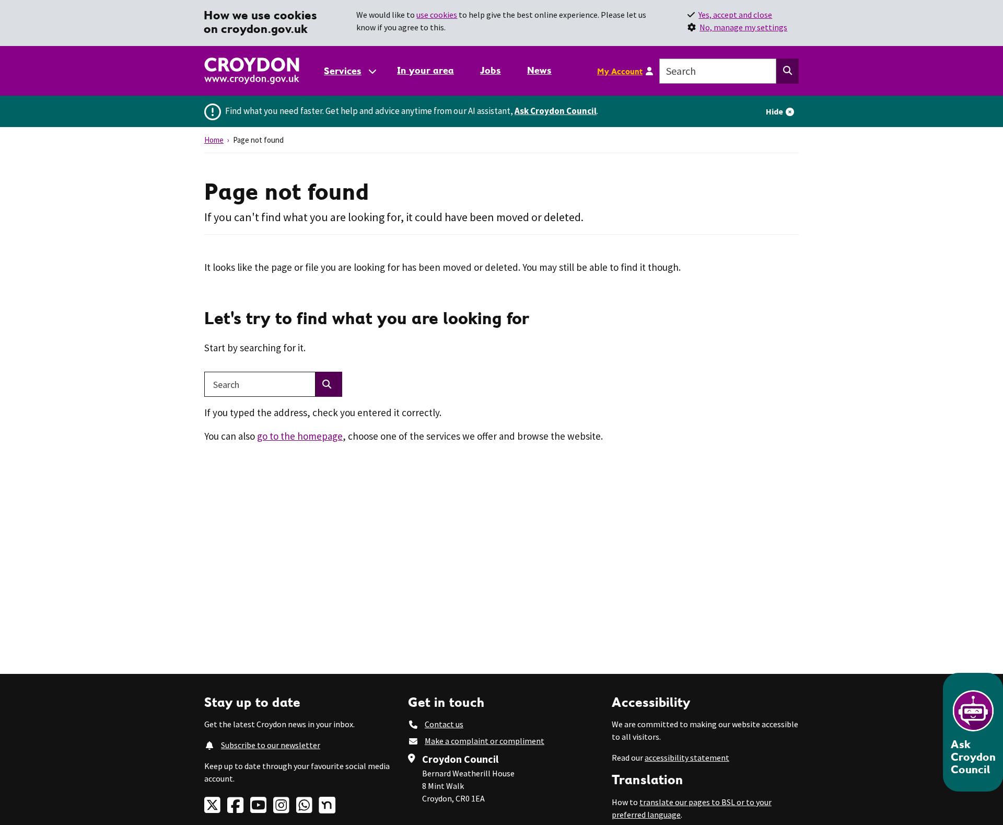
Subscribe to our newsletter (270, 745)
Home (214, 140)
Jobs (490, 70)
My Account (620, 71)
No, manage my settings (743, 27)
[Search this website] (787, 71)
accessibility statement (687, 757)
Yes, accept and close (735, 14)
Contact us (444, 724)
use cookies (436, 14)
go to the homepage (300, 436)
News (539, 70)
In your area (425, 70)
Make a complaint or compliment (484, 741)
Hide (774, 111)
